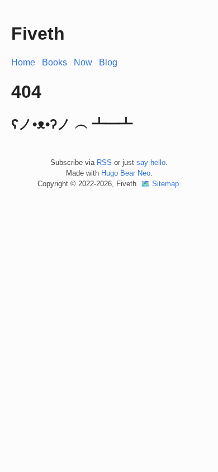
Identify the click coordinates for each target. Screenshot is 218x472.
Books (54, 62)
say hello (150, 162)
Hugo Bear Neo (125, 173)
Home (23, 62)
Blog (108, 62)
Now (83, 62)
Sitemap (165, 184)
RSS (104, 162)
